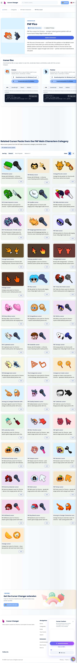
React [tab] (22, 87)
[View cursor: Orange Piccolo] (64, 171)
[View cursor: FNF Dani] (64, 227)
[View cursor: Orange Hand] (64, 256)
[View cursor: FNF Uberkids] (38, 341)
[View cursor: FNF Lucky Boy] (13, 426)
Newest (11, 153)
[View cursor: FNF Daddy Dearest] (38, 398)
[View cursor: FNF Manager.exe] (13, 369)
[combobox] (39, 2)
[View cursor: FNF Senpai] (38, 455)
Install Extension (44, 642)
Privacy (62, 660)
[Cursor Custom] (62, 635)
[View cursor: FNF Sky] (38, 284)
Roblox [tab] (29, 87)
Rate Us (42, 647)
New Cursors (43, 645)
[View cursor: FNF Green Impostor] (13, 200)
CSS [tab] (7, 87)
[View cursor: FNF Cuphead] (13, 341)
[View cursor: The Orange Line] (38, 369)
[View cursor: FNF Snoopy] (64, 341)
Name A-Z (27, 153)
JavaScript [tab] (14, 87)
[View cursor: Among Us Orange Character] (64, 512)
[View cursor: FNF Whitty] (64, 312)
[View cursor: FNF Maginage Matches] (38, 227)
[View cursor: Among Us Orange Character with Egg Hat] (13, 398)
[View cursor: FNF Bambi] (13, 171)
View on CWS (61, 647)
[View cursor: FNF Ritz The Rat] (38, 426)
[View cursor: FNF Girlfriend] (13, 512)
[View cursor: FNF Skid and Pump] (13, 455)
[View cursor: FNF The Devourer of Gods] (13, 227)
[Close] (73, 621)
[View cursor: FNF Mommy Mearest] (13, 483)
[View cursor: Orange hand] (13, 256)
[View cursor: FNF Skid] (38, 483)
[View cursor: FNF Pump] (64, 483)
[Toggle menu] (1, 2)
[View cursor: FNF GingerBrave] (38, 312)
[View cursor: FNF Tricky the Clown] (64, 284)
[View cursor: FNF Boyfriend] (38, 512)
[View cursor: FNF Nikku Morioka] (64, 200)
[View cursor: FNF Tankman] (64, 398)
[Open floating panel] (73, 659)
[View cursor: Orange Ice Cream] (64, 369)
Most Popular (18, 153)
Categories (42, 626)
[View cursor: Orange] (13, 284)
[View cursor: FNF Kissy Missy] (13, 312)
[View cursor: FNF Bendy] (38, 171)
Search (41, 635)
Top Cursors (43, 632)
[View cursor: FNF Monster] (64, 455)
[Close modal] (55, 322)
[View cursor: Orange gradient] (38, 256)
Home (41, 623)
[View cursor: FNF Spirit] (64, 426)
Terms (67, 660)
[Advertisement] (38, 122)
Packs (41, 629)
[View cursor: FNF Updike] (38, 200)
